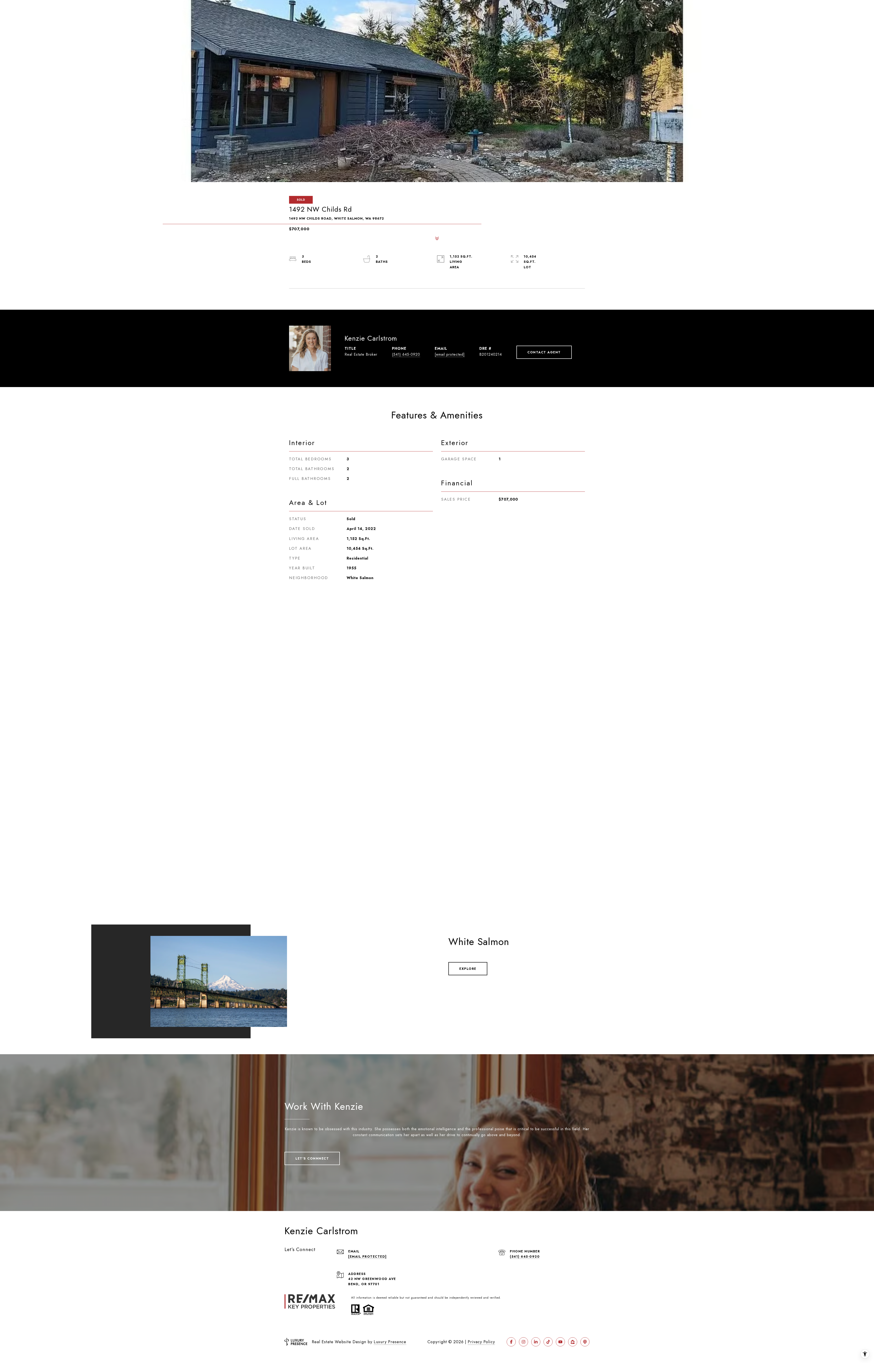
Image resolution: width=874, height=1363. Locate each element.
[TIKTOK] (548, 1341)
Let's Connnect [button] (312, 1158)
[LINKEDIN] (535, 1341)
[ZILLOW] (572, 1341)
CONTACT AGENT (544, 352)
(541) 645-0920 (406, 354)
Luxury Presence (390, 1342)
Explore (467, 968)
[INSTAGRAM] (523, 1341)
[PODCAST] (584, 1341)
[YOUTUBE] (560, 1341)
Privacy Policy (481, 1342)
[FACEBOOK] (511, 1341)
